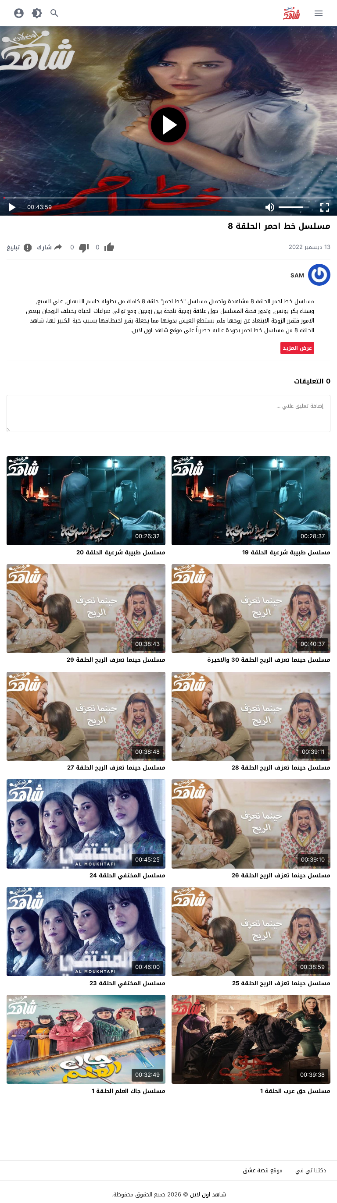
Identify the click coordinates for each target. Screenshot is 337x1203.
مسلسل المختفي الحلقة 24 (127, 875)
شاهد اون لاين (208, 1194)
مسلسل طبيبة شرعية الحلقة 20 (120, 552)
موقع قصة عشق (263, 1170)
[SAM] (319, 283)
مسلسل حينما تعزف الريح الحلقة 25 (281, 983)
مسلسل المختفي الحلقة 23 (127, 983)
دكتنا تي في (310, 1170)
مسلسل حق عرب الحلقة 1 (295, 1091)
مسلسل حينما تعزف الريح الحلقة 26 (281, 875)
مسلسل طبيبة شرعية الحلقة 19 (286, 552)
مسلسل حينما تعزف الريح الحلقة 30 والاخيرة (268, 659)
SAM (297, 275)
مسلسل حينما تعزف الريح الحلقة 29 (116, 659)
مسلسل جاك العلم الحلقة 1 (128, 1091)
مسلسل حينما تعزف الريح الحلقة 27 (116, 767)
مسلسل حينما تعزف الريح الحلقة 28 (281, 767)
